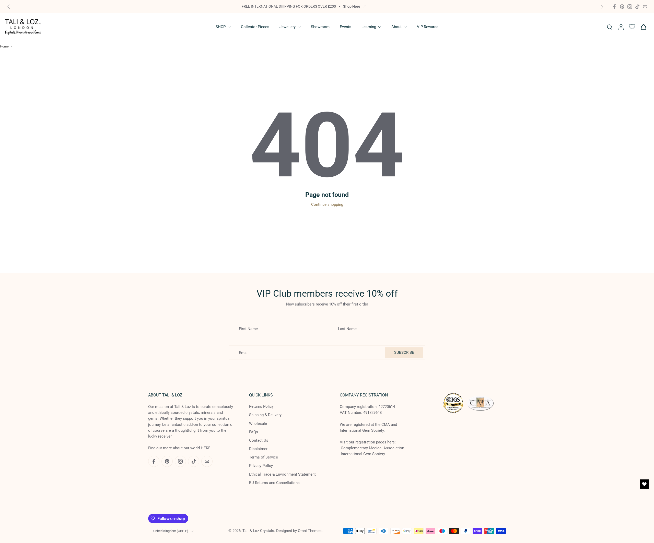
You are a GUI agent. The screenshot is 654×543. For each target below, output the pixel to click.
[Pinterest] (622, 7)
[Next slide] (601, 6)
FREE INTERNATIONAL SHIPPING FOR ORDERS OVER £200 (289, 6)
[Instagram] (630, 7)
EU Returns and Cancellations (274, 482)
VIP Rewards (427, 27)
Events (345, 27)
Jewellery (287, 27)
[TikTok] (637, 7)
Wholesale (258, 423)
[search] (609, 27)
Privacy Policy (261, 465)
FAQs (253, 432)
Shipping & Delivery (265, 415)
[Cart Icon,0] (643, 27)
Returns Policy (261, 406)
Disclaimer (258, 449)
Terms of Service (263, 457)
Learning (368, 27)
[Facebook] (614, 7)
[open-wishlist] (644, 484)
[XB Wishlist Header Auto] (632, 26)
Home (4, 46)
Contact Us (258, 440)
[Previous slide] (8, 6)
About (396, 27)
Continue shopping (327, 204)
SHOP (221, 27)
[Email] (645, 7)
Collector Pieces (255, 27)
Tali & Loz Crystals (258, 530)
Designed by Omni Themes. (299, 530)
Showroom (320, 27)
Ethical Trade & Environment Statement (282, 474)
